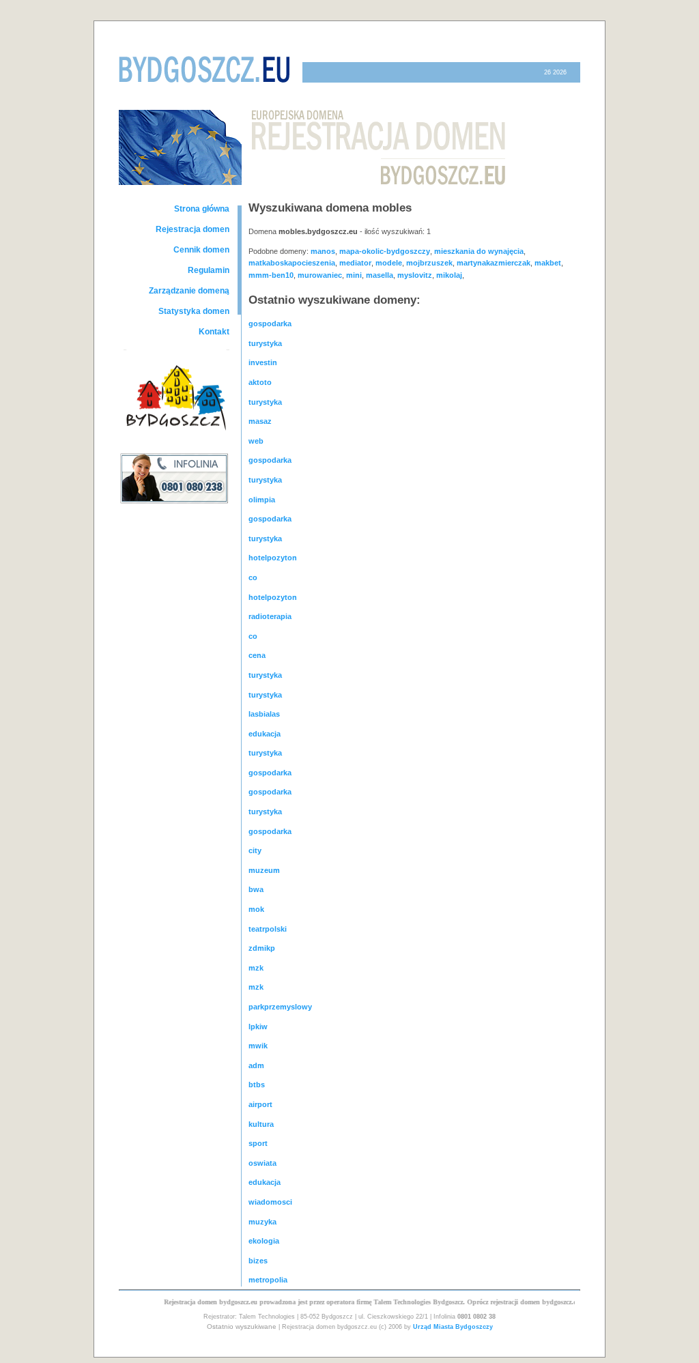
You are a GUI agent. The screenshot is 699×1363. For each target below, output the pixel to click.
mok (256, 909)
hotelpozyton (272, 558)
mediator (355, 263)
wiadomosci (270, 1202)
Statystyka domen (193, 311)
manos (323, 251)
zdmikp (261, 948)
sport (258, 1143)
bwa (255, 889)
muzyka (262, 1222)
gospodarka (269, 323)
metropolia (267, 1280)
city (254, 850)
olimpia (261, 500)
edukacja (264, 734)
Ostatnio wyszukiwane (241, 1326)
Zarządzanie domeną (189, 291)
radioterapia (269, 616)
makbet (547, 263)
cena (257, 655)
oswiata (262, 1163)
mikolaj (449, 275)
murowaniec (320, 275)
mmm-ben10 (271, 275)
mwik (258, 1046)
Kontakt (214, 331)
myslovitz (414, 275)
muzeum (264, 870)
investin (262, 362)
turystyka (265, 343)
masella (379, 275)
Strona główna (201, 209)
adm (256, 1065)
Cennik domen (201, 250)
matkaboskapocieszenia (291, 263)
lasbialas (264, 714)
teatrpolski (267, 929)
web (255, 441)
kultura (261, 1124)
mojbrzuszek (429, 263)
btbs (256, 1084)
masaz (260, 421)
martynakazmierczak (493, 263)
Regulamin (208, 270)
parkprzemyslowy (280, 1007)
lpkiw (258, 1026)
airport (260, 1104)
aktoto (260, 382)
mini (354, 275)
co (252, 577)
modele (388, 263)
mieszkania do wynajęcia (479, 251)
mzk (255, 968)
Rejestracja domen (192, 229)
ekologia (263, 1241)
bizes (258, 1261)
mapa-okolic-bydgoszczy (384, 251)
